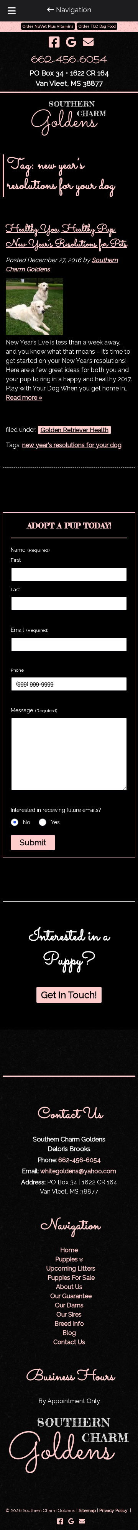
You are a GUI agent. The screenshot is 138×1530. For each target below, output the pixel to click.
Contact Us (69, 1342)
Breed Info (69, 1323)
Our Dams (69, 1305)
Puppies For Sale (71, 1277)
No (26, 822)
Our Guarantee (71, 1296)
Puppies (66, 1259)
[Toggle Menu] (11, 10)
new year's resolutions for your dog (72, 445)
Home (69, 1250)
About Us (69, 1287)
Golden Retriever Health (74, 429)
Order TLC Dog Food (97, 26)
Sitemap (87, 1510)
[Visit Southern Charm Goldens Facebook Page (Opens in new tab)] (54, 42)
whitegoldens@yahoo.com (78, 1171)
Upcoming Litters (70, 1268)
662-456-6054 (69, 60)
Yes (55, 822)
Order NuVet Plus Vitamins (48, 26)
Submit (33, 842)
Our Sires (69, 1314)
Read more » (24, 397)
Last (15, 589)
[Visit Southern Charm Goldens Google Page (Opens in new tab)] (71, 42)
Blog (69, 1332)
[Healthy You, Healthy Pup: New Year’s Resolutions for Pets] (34, 333)
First (16, 560)
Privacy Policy (113, 1510)
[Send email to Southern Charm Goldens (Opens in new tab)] (88, 42)
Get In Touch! (69, 994)
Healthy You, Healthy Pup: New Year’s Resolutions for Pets (66, 236)
